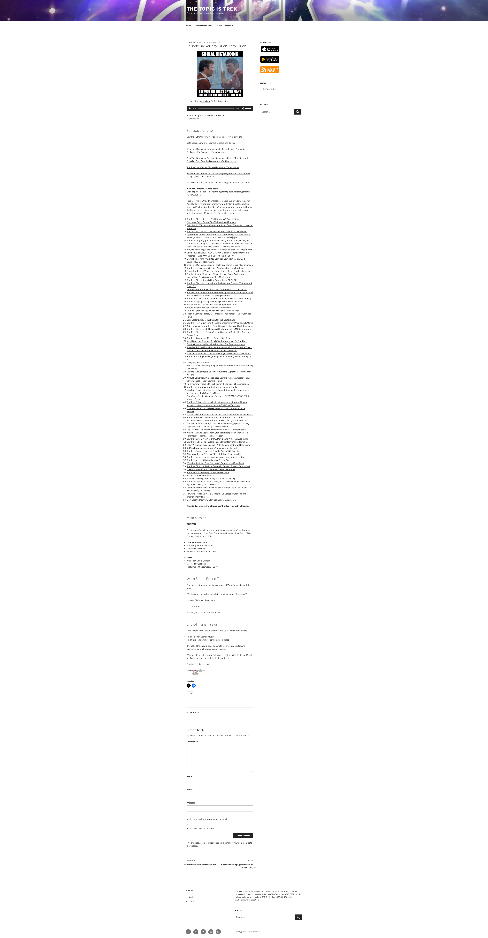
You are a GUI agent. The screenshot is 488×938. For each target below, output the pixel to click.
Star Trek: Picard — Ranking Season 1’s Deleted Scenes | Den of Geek (218, 466)
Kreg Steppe (213, 42)
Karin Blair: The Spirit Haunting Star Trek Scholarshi (210, 478)
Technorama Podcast (218, 640)
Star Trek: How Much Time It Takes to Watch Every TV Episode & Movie (220, 323)
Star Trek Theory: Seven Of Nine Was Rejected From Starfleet (215, 268)
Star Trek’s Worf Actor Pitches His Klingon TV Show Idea (213, 167)
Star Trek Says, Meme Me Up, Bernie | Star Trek (208, 338)
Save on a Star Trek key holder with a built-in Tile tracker (213, 311)
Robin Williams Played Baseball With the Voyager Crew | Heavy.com (218, 445)
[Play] (190, 108)
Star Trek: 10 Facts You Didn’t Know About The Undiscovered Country (219, 298)
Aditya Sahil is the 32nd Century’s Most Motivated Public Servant (217, 231)
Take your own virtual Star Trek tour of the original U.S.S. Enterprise (218, 384)
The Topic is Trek (212, 9)
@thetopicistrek (239, 655)
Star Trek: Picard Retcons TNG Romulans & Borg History (213, 219)
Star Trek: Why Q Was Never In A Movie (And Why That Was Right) (217, 439)
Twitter (191, 901)
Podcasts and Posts (204, 26)
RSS (199, 118)
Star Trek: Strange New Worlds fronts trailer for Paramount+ (215, 137)
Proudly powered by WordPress (247, 932)
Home (188, 26)
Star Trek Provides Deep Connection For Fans (208, 472)
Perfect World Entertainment (200, 475)
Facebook (195, 658)
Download (220, 115)
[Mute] (242, 108)
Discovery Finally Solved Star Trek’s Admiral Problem (211, 222)
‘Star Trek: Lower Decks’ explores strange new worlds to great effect (219, 353)
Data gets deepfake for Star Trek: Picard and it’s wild (211, 143)
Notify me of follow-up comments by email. (207, 819)
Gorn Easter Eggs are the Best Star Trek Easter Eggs (211, 320)
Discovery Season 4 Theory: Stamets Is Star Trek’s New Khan (215, 454)
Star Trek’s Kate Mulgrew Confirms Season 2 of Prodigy (213, 387)
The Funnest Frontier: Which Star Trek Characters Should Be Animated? (220, 414)
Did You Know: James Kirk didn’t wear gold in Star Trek (212, 448)
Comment (192, 741)
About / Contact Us (225, 26)
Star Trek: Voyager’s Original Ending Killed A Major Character (215, 301)
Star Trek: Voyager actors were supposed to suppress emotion (216, 457)
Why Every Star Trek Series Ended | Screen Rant (209, 307)
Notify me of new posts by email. (202, 828)
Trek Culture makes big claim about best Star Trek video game (216, 344)
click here (205, 101)
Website (191, 803)
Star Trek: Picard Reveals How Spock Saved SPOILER (212, 280)
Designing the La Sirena (198, 362)
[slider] (248, 108)
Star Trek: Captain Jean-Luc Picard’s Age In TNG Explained (214, 451)
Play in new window (204, 115)
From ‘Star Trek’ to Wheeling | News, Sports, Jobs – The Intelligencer (218, 271)
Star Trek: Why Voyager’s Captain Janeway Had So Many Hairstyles (218, 240)
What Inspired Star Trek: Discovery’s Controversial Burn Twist (215, 463)
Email (190, 789)
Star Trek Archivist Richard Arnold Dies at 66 (208, 460)
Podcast (194, 713)
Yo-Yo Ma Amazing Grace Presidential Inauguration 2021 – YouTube (218, 182)
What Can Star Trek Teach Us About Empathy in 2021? (212, 304)
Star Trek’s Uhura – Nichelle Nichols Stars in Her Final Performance (217, 442)
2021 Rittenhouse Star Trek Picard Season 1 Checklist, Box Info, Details (220, 326)
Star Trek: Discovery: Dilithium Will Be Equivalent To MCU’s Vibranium (219, 329)
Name (190, 776)
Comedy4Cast (207, 637)
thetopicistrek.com (221, 658)
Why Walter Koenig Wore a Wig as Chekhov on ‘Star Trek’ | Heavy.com (219, 250)
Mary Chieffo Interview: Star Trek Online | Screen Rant (211, 500)
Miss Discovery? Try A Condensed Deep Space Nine (211, 469)
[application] (220, 108)
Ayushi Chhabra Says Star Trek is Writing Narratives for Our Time (217, 341)
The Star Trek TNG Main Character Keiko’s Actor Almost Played (216, 430)
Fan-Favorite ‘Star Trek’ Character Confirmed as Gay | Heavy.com (217, 289)
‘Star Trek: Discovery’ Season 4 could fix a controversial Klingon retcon (220, 265)
